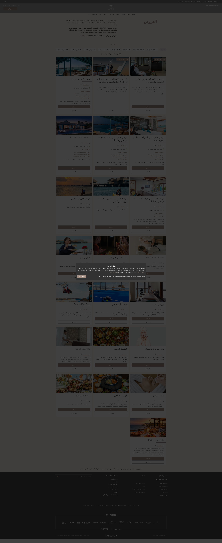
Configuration (114, 272)
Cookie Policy (141, 272)
